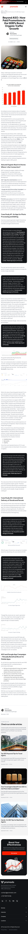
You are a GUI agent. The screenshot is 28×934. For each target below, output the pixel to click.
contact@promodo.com (8, 892)
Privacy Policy (4, 929)
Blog (6, 10)
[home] (2, 7)
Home (2, 10)
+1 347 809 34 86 (6, 896)
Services (3, 907)
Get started (14, 853)
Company (3, 916)
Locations (3, 920)
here (10, 425)
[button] (26, 6)
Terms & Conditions (13, 929)
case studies (9, 199)
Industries (3, 912)
